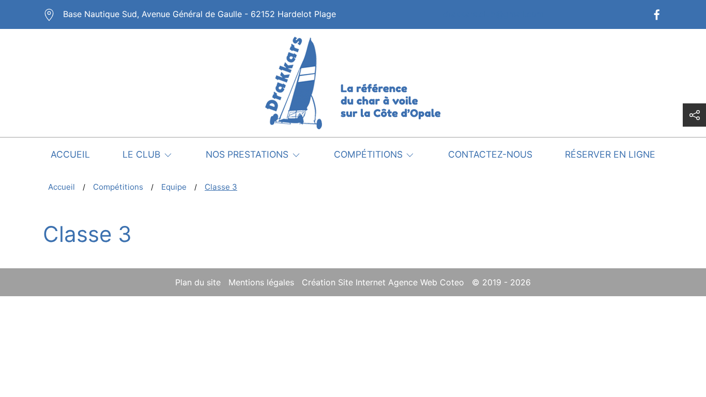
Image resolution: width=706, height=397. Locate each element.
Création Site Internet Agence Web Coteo (383, 282)
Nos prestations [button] (247, 154)
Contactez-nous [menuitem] (490, 154)
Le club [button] (141, 154)
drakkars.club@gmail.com (493, 14)
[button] (694, 115)
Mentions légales (261, 282)
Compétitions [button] (368, 154)
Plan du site (198, 282)
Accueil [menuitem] (70, 154)
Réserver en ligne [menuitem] (610, 154)
